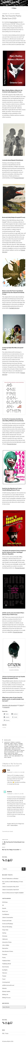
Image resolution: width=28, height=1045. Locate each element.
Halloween (5, 939)
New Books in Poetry (7, 951)
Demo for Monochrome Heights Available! (13, 892)
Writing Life (5, 994)
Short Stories (5, 967)
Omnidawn (7, 749)
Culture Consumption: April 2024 (10, 889)
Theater (4, 976)
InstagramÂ (6, 707)
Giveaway (4, 936)
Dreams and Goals (6, 920)
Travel (3, 979)
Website (4, 988)
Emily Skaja (14, 743)
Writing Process (6, 997)
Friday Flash (5, 930)
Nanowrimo (5, 948)
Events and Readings (7, 923)
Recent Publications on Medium (10, 878)
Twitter (21, 705)
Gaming (4, 933)
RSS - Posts (5, 1033)
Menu (14, 8)
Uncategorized (6, 982)
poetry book (8, 750)
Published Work (6, 960)
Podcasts (4, 954)
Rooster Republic (10, 751)
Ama (8, 770)
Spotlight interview (14, 308)
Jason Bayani (13, 746)
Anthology (5, 902)
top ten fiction (13, 22)
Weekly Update (6, 991)
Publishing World (6, 963)
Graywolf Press (13, 744)
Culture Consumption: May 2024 (10, 886)
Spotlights (5, 970)
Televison (4, 973)
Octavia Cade (19, 747)
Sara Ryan (11, 753)
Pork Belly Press (18, 750)
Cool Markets (5, 914)
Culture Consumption (7, 917)
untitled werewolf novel (8, 985)
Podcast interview (19, 178)
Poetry (4, 957)
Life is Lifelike (5, 945)
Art (3, 905)
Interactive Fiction (6, 942)
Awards (4, 908)
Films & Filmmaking (7, 926)
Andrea (17, 13)
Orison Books (15, 749)
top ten (11, 755)
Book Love (7, 740)
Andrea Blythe (11, 2)
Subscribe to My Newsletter (9, 705)
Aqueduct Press (9, 742)
